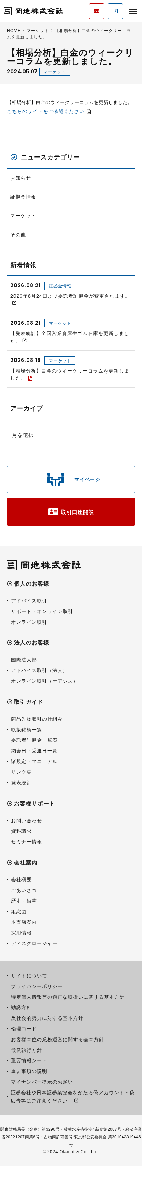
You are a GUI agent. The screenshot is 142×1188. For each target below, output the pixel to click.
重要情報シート (29, 1060)
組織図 (19, 911)
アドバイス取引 (29, 600)
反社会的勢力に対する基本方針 (47, 1017)
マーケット (54, 71)
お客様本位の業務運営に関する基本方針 (57, 1039)
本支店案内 (24, 921)
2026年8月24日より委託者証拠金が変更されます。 (70, 295)
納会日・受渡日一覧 (34, 750)
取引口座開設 (77, 512)
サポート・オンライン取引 (42, 611)
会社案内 (26, 863)
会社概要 (21, 879)
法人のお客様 (31, 643)
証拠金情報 (23, 196)
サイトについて (29, 975)
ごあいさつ (24, 889)
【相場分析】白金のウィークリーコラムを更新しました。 (69, 374)
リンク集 (21, 771)
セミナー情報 (26, 841)
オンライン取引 (29, 621)
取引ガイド (28, 702)
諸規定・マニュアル (34, 761)
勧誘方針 (21, 1007)
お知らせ (20, 177)
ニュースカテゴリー (50, 157)
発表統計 (21, 782)
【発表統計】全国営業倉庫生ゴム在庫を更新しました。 (69, 336)
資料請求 (21, 830)
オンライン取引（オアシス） (44, 680)
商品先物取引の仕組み (37, 718)
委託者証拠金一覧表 (34, 739)
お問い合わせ (26, 820)
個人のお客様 (31, 584)
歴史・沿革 (24, 900)
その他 (18, 234)
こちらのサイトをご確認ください (45, 111)
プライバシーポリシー (37, 986)
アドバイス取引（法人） (39, 670)
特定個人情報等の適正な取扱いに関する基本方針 (68, 996)
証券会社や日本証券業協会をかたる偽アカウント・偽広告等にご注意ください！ (73, 1096)
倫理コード (24, 1028)
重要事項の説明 (29, 1070)
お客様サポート (34, 804)
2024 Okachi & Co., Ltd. (73, 1151)
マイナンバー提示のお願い (42, 1081)
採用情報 (21, 932)
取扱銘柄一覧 (26, 729)
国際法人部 (24, 659)
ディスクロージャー (34, 943)
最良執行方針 (26, 1049)
